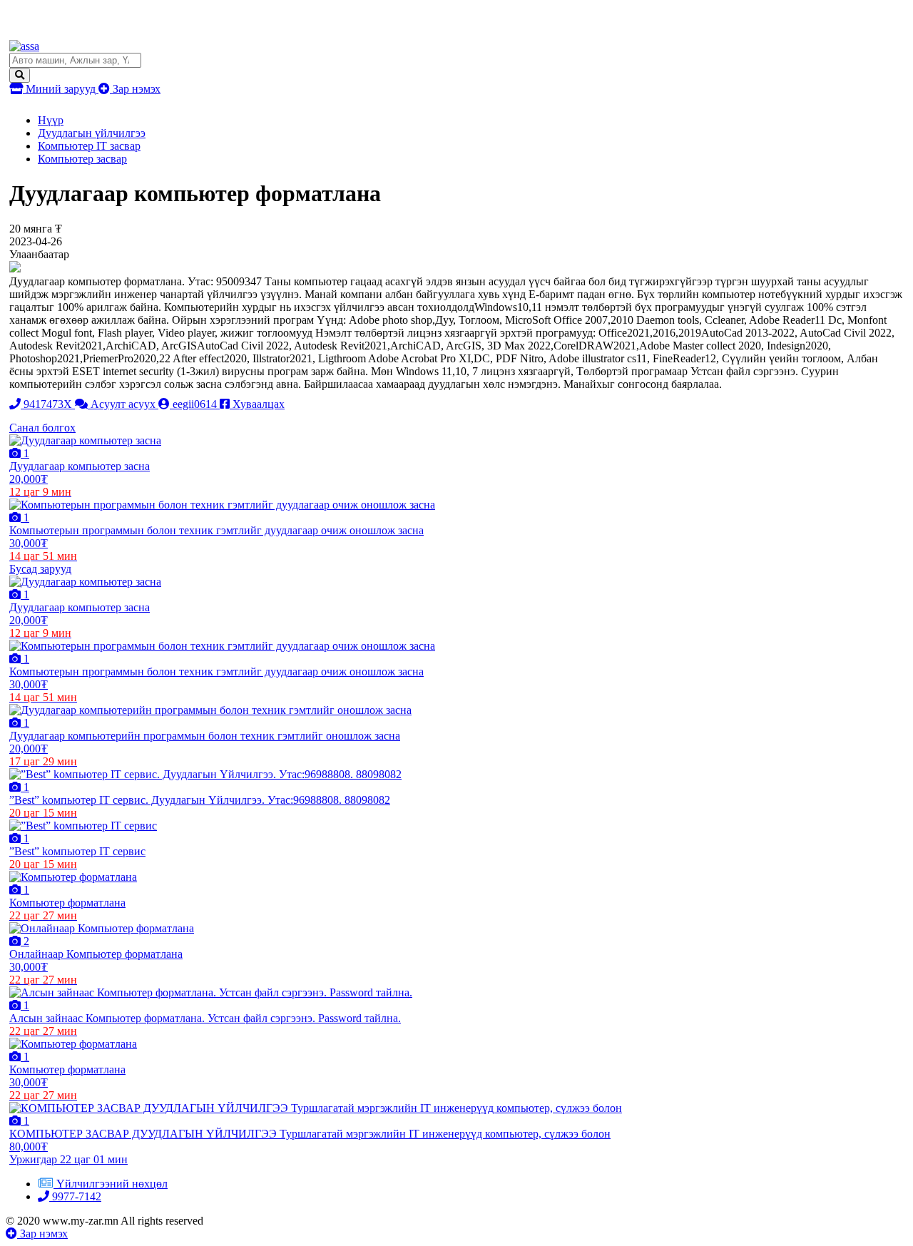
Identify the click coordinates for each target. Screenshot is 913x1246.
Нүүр (50, 120)
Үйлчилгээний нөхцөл (112, 1184)
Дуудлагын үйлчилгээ (92, 133)
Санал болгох (42, 428)
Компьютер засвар (82, 159)
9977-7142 (75, 1196)
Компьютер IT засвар (89, 146)
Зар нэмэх (135, 89)
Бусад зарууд (40, 569)
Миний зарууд (60, 89)
